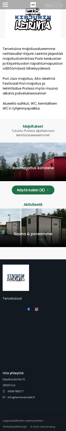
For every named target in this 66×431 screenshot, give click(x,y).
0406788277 (15, 391)
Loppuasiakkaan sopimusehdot (23, 420)
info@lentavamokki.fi (21, 397)
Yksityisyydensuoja (15, 426)
